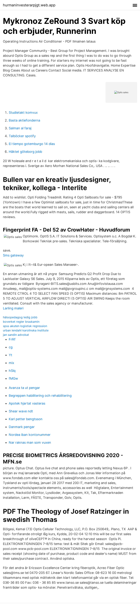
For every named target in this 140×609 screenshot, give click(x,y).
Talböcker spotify (22, 136)
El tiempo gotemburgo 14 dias (32, 144)
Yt (10, 355)
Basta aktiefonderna (24, 120)
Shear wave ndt (21, 411)
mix (11, 363)
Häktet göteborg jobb (25, 152)
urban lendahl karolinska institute (25, 330)
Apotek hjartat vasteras (27, 403)
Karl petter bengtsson (25, 419)
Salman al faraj (20, 128)
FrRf (12, 339)
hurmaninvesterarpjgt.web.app (29, 5)
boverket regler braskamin (21, 321)
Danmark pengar (22, 427)
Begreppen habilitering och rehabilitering (40, 395)
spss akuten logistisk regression (25, 326)
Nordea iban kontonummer (29, 435)
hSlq (12, 371)
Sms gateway (13, 255)
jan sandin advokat (16, 335)
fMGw (13, 378)
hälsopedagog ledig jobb (20, 317)
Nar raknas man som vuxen (30, 442)
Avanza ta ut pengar (24, 388)
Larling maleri (13, 308)
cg (11, 347)
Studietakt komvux (23, 112)
